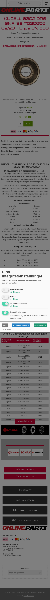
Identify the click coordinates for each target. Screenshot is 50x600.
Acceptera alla (40, 325)
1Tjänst (14, 299)
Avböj (5, 325)
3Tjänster (15, 292)
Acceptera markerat (21, 325)
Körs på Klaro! (6, 329)
